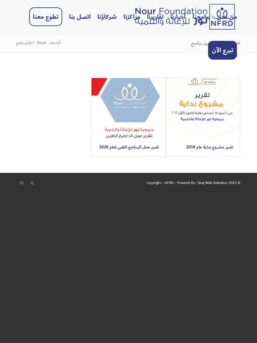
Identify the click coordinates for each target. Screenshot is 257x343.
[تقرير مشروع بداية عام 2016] (203, 108)
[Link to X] (32, 183)
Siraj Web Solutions (213, 183)
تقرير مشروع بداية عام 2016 (209, 147)
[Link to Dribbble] (22, 183)
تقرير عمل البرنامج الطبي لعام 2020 (129, 147)
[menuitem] (226, 16)
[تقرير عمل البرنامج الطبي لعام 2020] (128, 108)
